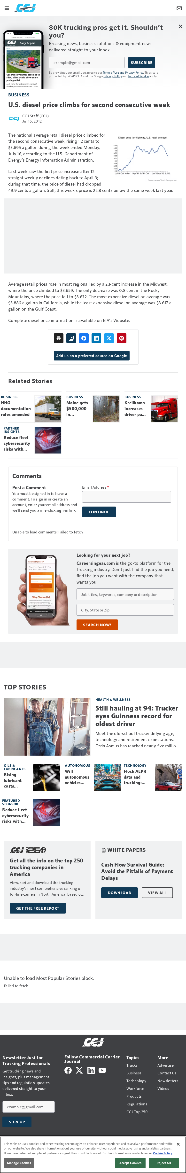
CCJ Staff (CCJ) (35, 115)
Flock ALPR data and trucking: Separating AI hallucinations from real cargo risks (138, 777)
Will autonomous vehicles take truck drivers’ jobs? (77, 777)
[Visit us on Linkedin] (91, 1069)
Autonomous (77, 765)
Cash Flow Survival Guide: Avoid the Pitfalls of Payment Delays (137, 871)
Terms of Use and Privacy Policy (123, 72)
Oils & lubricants (14, 767)
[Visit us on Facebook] (68, 1069)
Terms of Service (138, 76)
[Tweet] (109, 338)
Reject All (164, 1163)
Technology (135, 765)
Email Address (95, 487)
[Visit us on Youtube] (102, 1069)
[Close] (178, 1144)
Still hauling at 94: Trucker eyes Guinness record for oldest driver (136, 716)
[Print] (58, 338)
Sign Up (17, 1121)
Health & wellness (113, 699)
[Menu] (7, 8)
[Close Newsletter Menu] (181, 26)
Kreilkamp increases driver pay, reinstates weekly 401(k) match (134, 409)
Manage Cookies (19, 1163)
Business (18, 94)
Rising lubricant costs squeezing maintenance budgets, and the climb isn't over (16, 781)
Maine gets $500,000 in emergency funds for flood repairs (77, 409)
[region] (93, 1154)
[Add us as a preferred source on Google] (71, 338)
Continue (99, 511)
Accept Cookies (130, 1163)
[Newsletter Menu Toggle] (179, 8)
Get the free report (37, 908)
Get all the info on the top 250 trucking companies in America (47, 867)
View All (157, 892)
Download (119, 892)
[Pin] (121, 338)
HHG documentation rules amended (16, 408)
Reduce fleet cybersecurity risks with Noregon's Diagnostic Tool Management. (17, 443)
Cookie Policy (162, 1153)
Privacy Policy (113, 76)
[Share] (84, 338)
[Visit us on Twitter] (80, 1069)
